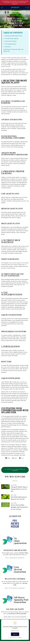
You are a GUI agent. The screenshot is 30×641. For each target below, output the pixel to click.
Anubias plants (5, 123)
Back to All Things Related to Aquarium (16, 470)
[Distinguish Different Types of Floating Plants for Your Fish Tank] (5, 486)
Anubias (3, 202)
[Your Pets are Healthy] (15, 540)
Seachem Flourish (5, 385)
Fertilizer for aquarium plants (16, 383)
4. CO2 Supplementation (9, 44)
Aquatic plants (10, 63)
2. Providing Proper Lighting (10, 38)
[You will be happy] (15, 599)
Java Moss (18, 201)
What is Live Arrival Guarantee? (15, 588)
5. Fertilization (7, 46)
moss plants (6, 106)
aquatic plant (20, 421)
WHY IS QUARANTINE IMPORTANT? (15, 558)
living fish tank (14, 418)
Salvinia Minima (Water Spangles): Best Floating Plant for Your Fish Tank (19, 507)
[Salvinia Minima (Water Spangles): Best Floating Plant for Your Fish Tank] (5, 504)
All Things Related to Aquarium (12, 11)
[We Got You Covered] (15, 569)
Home (2, 11)
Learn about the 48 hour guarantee (15, 616)
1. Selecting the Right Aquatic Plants (12, 36)
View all (15, 481)
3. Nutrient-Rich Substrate (10, 41)
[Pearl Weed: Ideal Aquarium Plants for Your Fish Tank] (5, 496)
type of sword (14, 158)
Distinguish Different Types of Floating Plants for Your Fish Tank (19, 489)
